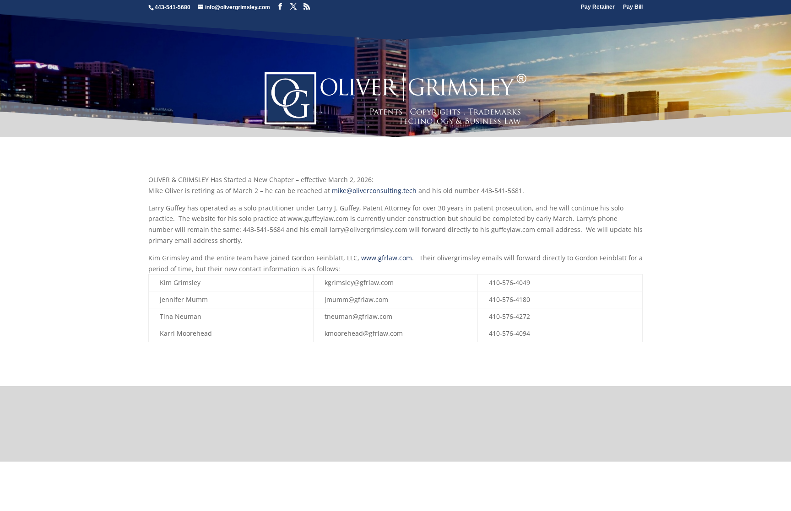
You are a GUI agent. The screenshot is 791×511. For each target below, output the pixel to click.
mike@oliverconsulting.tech (374, 190)
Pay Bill (633, 7)
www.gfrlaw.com (386, 257)
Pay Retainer (598, 7)
